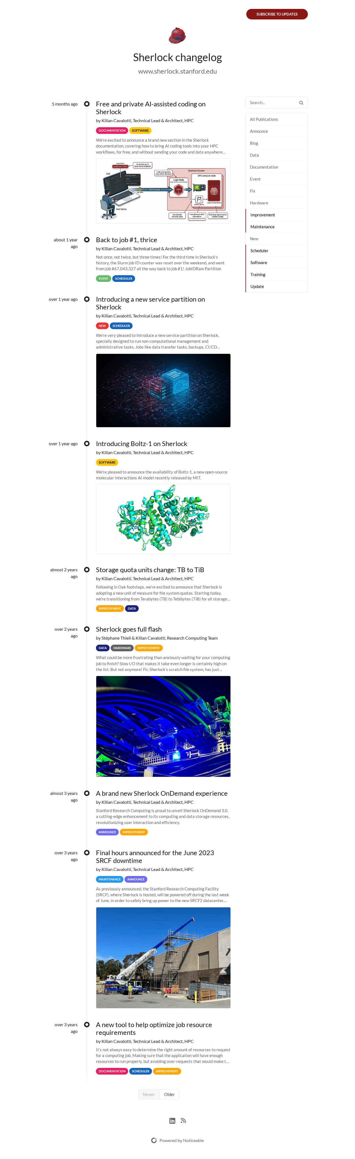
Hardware (259, 202)
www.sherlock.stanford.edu (177, 71)
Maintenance (262, 226)
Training (257, 274)
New (254, 238)
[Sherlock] (177, 37)
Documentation (264, 166)
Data (254, 154)
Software (258, 262)
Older (169, 1094)
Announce (259, 131)
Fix (252, 190)
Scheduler (259, 250)
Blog (254, 143)
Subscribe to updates (277, 14)
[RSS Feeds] (183, 1120)
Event (255, 178)
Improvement (262, 214)
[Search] (301, 102)
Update (257, 286)
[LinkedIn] (175, 1120)
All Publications (264, 119)
